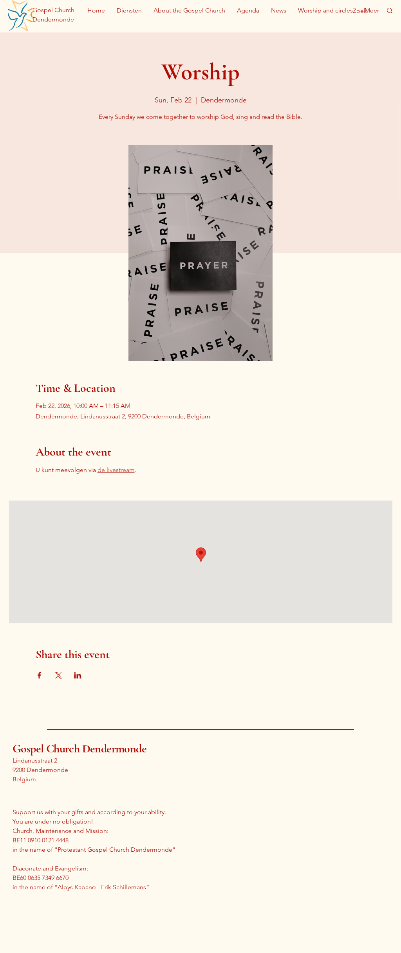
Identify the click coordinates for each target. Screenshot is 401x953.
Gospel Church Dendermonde (79, 748)
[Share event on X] (58, 675)
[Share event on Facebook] (39, 675)
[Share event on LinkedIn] (77, 675)
